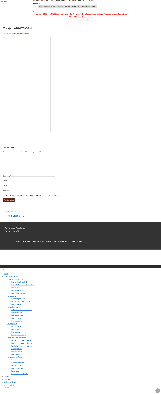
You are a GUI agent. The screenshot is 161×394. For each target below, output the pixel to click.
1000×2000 (18, 216)
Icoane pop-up (16, 365)
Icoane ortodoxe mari (49, 6)
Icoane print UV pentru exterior (22, 340)
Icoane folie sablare (17, 290)
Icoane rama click (17, 368)
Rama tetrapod (16, 371)
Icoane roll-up (16, 360)
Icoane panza (11, 296)
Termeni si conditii (12, 231)
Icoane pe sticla (16, 351)
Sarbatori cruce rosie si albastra (21, 310)
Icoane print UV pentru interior (21, 343)
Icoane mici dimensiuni (19, 282)
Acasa (40, 6)
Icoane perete (12, 324)
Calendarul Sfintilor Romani (19, 33)
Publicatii (67, 6)
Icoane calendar (16, 321)
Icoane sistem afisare (14, 357)
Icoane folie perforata (18, 293)
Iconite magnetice (17, 354)
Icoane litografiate (13, 307)
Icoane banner (16, 304)
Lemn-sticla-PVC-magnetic (16, 338)
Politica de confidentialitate (15, 228)
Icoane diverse (16, 318)
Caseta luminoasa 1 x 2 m (19, 374)
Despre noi (60, 6)
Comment (7, 176)
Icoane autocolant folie (15, 279)
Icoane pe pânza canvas (19, 299)
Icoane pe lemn (16, 349)
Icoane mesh (15, 329)
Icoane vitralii (15, 287)
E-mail (5, 185)
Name (5, 181)
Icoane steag (15, 332)
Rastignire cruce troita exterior (21, 346)
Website (6, 190)
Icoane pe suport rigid (18, 335)
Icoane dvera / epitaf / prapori (21, 301)
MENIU (2, 269)
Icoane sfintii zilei (17, 312)
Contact (94, 6)
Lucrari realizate (86, 6)
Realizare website (76, 6)
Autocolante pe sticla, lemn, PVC (22, 285)
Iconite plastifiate (17, 315)
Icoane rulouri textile (18, 363)
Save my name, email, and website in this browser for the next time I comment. (32, 195)
